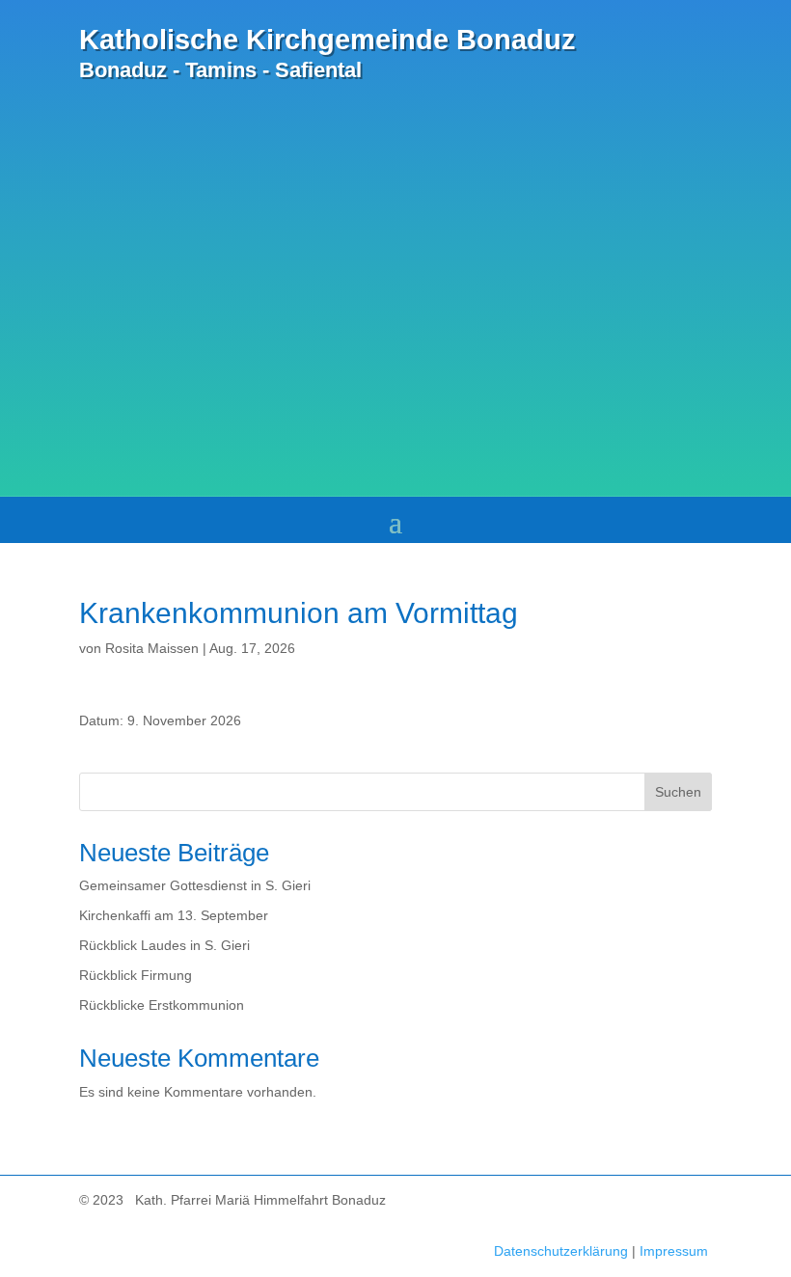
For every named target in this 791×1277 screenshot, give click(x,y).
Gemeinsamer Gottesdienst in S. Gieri (195, 885)
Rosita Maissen (152, 648)
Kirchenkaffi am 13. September (173, 915)
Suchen (678, 792)
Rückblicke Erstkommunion (161, 1005)
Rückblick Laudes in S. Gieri (164, 945)
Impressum (674, 1251)
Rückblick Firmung (135, 975)
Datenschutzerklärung (561, 1251)
